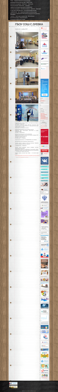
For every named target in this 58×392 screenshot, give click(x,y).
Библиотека (33, 8)
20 (43, 126)
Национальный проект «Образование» (17, 5)
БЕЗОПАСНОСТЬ (43, 113)
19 (42, 126)
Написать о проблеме (44, 95)
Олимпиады (27, 5)
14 (44, 125)
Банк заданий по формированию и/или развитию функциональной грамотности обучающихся (25, 14)
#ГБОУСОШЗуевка (18, 155)
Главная (11, 0)
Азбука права (38, 8)
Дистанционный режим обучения (30, 10)
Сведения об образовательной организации (22, 0)
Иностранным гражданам (25, 8)
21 (44, 126)
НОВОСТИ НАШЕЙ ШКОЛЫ (21, 157)
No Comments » (27, 157)
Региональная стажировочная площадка (17, 19)
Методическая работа (23, 17)
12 (42, 125)
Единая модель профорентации (21, 16)
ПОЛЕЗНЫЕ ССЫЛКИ (43, 116)
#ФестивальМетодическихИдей (26, 155)
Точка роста (12, 16)
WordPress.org (42, 101)
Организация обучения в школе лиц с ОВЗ (18, 2)
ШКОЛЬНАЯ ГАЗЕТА (43, 118)
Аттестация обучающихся (15, 8)
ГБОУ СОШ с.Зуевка (29, 24)
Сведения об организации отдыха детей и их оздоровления (21, 7)
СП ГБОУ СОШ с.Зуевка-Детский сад (16, 10)
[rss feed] (48, 19)
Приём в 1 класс (29, 2)
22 (45, 126)
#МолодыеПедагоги (34, 155)
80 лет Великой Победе (14, 17)
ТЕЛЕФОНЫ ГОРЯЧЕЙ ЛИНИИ (44, 117)
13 (43, 125)
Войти (41, 99)
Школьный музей (31, 16)
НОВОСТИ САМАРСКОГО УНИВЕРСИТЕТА (44, 115)
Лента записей (42, 100)
